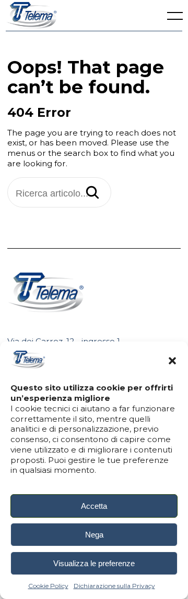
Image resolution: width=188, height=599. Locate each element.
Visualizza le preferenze (94, 563)
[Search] (92, 193)
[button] (172, 361)
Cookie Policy (48, 586)
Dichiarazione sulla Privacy (114, 586)
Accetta (94, 506)
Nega (94, 534)
